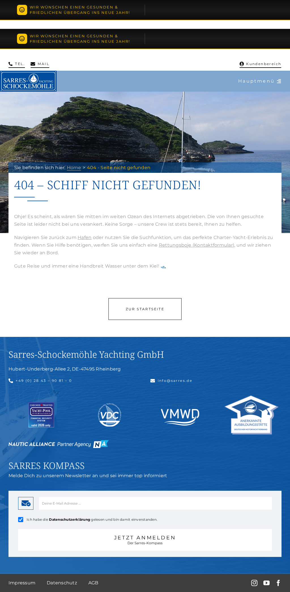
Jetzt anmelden (145, 540)
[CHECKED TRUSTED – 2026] (41, 404)
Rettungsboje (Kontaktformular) (196, 245)
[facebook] (278, 583)
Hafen (84, 237)
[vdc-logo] (109, 405)
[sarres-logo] (28, 73)
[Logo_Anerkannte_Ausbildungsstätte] (251, 397)
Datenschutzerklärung (69, 519)
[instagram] (254, 583)
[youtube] (266, 583)
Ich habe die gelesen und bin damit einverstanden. (92, 519)
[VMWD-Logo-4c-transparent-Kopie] (180, 404)
